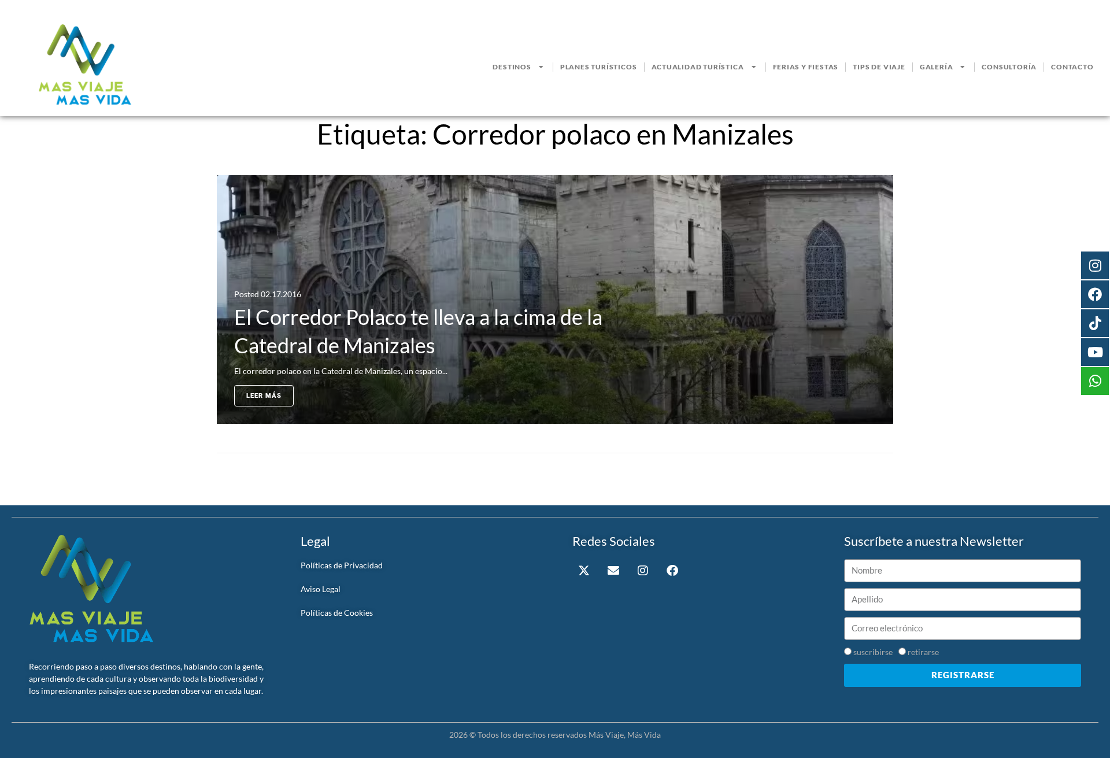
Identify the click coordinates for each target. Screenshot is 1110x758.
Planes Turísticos (598, 66)
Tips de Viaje (879, 66)
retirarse (923, 652)
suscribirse (873, 652)
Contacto (1072, 66)
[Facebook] (672, 570)
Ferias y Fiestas (806, 66)
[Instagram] (642, 570)
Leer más (264, 396)
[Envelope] (613, 570)
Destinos (512, 66)
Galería (936, 66)
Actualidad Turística (698, 66)
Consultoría (1009, 66)
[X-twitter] (583, 570)
